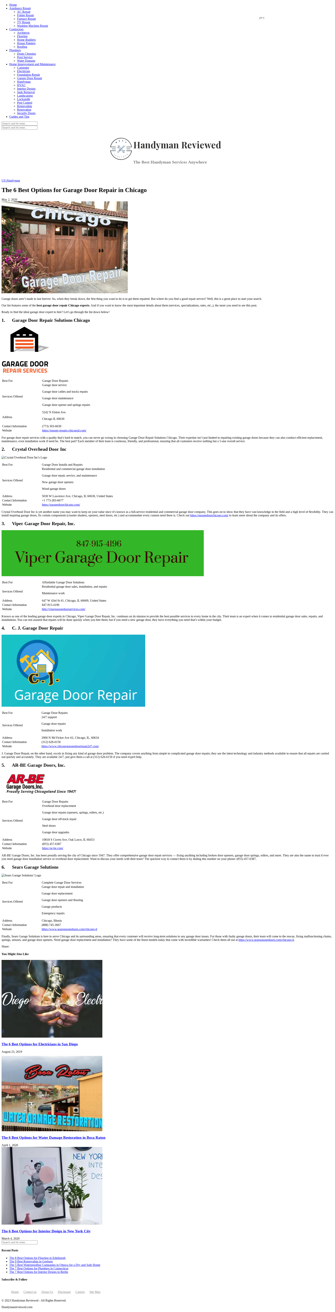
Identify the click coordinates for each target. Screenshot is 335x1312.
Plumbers (15, 50)
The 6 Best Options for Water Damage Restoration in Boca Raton (53, 1137)
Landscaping (25, 95)
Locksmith (23, 99)
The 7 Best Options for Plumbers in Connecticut (38, 1268)
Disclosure (64, 1292)
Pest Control (24, 102)
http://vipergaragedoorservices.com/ (63, 609)
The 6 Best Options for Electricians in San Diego (40, 1044)
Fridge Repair (25, 15)
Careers (80, 1292)
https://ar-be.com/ (52, 848)
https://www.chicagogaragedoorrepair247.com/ (70, 746)
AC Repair (23, 11)
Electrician (23, 71)
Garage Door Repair (29, 78)
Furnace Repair (26, 18)
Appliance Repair (20, 8)
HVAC (21, 85)
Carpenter (23, 67)
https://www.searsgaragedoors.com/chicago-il (69, 929)
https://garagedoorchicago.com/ (61, 504)
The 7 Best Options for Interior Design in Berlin (38, 1272)
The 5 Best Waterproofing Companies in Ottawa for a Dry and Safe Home (54, 1265)
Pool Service (25, 57)
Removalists (24, 106)
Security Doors (26, 113)
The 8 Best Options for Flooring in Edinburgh (37, 1258)
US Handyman (11, 180)
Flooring (22, 36)
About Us (47, 1292)
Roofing (22, 46)
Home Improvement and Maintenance (32, 64)
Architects (23, 32)
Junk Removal (26, 92)
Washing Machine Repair (32, 25)
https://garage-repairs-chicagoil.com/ (64, 430)
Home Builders (26, 39)
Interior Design (26, 88)
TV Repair (23, 22)
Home (13, 4)
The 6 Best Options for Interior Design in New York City (46, 1231)
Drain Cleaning (26, 53)
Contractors (16, 29)
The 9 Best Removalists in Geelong (31, 1261)
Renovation (24, 109)
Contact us (29, 1292)
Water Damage (26, 60)
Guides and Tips (19, 116)
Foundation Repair (28, 74)
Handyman (24, 81)
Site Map (94, 1292)
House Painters (26, 43)
